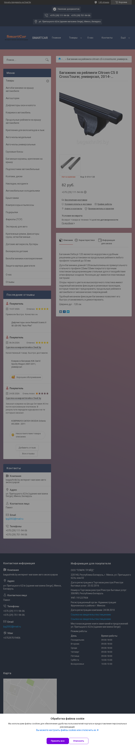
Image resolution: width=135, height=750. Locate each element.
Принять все (58, 741)
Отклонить (78, 741)
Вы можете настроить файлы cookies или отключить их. (66, 730)
